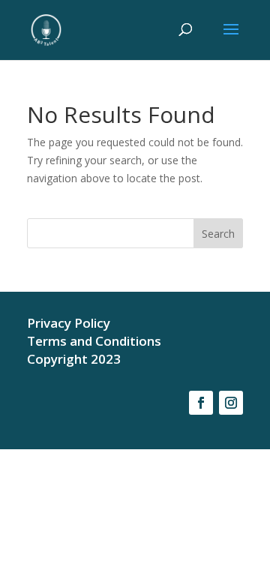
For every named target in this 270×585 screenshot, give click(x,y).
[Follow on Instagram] (231, 403)
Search (218, 233)
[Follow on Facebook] (201, 403)
